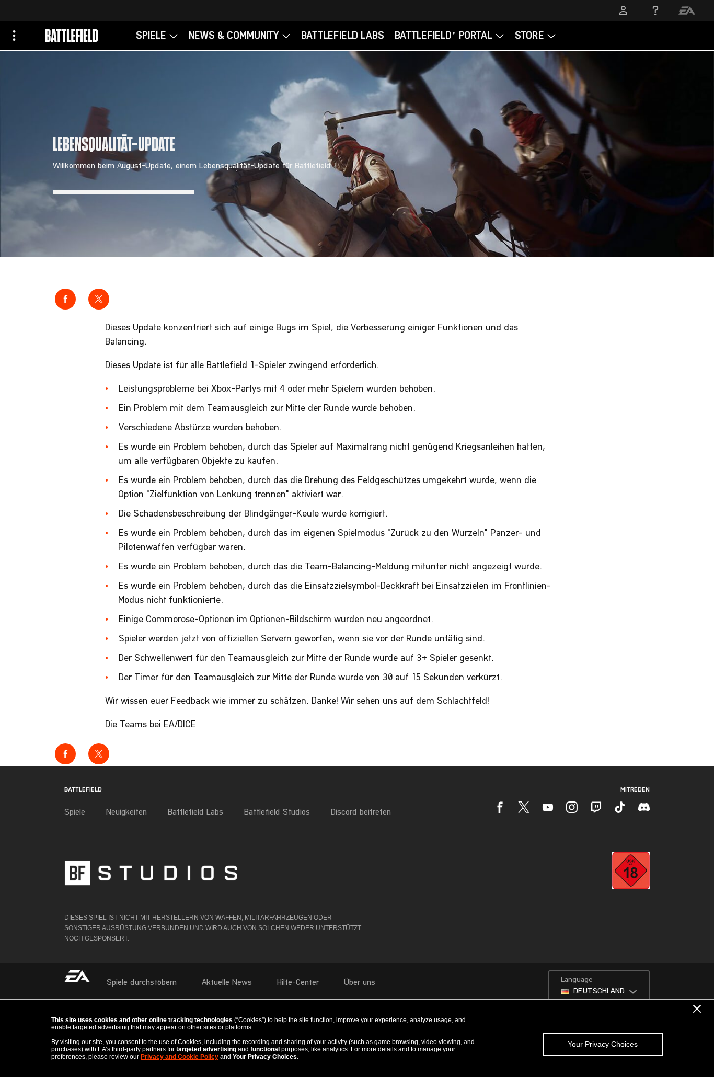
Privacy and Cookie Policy (179, 1056)
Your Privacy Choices (603, 1044)
